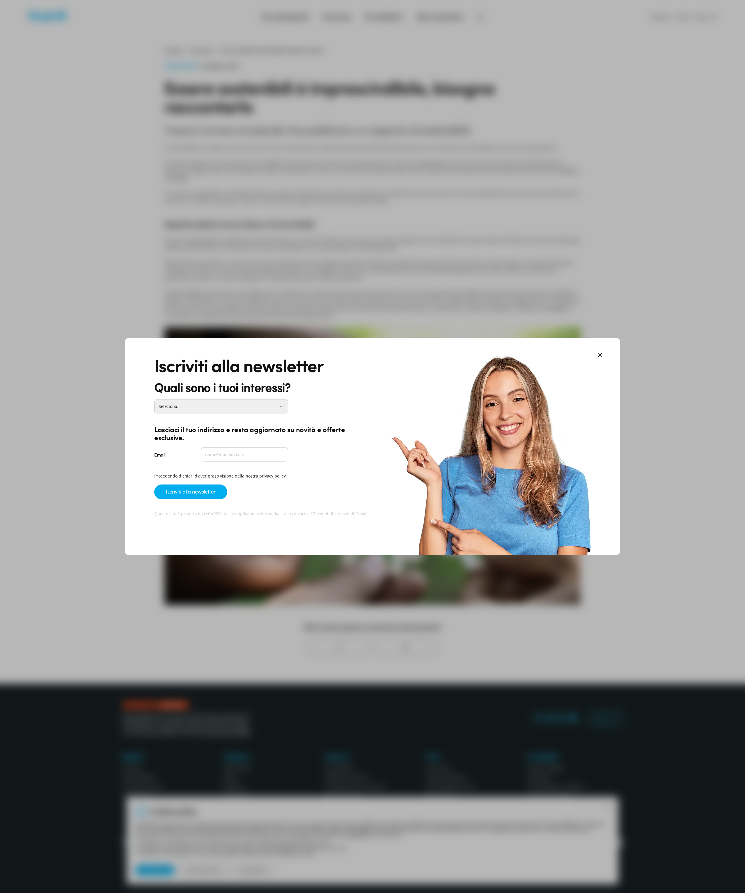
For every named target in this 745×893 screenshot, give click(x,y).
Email (160, 454)
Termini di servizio (331, 514)
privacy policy (272, 476)
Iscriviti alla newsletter (191, 491)
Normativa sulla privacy (283, 514)
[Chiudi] (600, 355)
